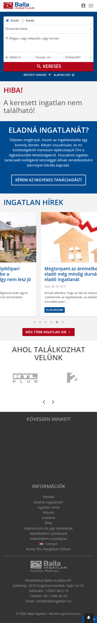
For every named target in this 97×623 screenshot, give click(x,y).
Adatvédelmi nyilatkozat (48, 533)
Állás (48, 523)
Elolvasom (28, 310)
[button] (88, 618)
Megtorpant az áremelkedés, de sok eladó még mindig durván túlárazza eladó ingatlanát (56, 274)
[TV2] (72, 378)
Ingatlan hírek (33, 202)
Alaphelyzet (62, 75)
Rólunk (48, 512)
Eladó (15, 20)
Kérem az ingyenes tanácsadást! (48, 179)
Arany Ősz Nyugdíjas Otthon (48, 549)
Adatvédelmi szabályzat (48, 538)
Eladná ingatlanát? (48, 502)
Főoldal (48, 497)
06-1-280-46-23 (55, 596)
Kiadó (30, 20)
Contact (50, 544)
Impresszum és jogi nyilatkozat (48, 528)
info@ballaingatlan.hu (53, 601)
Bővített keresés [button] (35, 75)
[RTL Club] (25, 378)
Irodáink (48, 517)
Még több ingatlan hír (46, 332)
